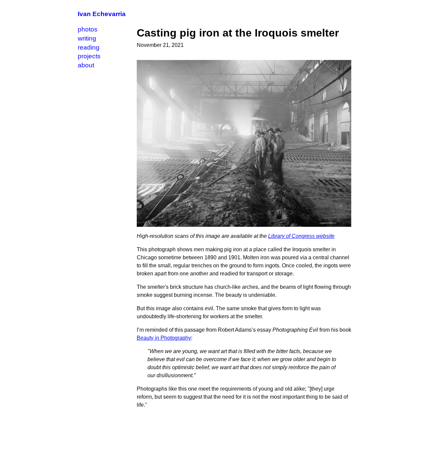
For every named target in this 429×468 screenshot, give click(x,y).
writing (87, 38)
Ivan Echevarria (102, 13)
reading (89, 47)
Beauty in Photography (164, 338)
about (86, 65)
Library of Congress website (301, 236)
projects (89, 56)
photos (88, 29)
